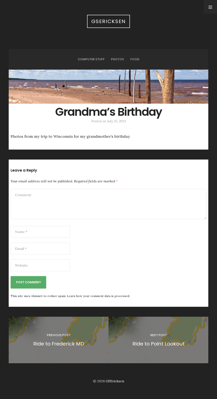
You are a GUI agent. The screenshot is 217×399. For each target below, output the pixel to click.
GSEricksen (108, 21)
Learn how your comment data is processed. (98, 296)
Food (134, 59)
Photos (117, 59)
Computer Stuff (91, 59)
